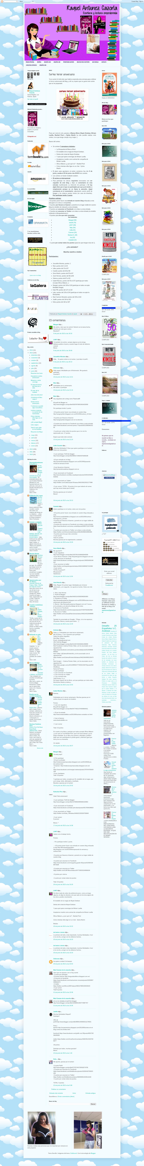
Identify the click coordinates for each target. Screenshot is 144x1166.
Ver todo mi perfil (32, 99)
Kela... (55, 1059)
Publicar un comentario (58, 1089)
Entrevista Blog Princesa (109, 644)
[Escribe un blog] (86, 314)
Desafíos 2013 (57, 62)
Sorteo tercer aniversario (35, 402)
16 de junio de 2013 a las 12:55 (63, 684)
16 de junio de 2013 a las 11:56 (63, 576)
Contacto (103, 62)
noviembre (34, 357)
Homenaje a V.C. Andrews (114, 790)
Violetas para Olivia (106, 702)
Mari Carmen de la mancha (62, 970)
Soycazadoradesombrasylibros (36, 463)
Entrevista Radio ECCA (107, 648)
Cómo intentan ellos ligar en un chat (36, 417)
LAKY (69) (72, 225)
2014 (31, 350)
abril (32, 438)
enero (33, 446)
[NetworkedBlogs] (109, 475)
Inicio (74, 1093)
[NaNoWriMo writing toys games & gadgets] (109, 308)
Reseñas (39, 62)
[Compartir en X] (88, 314)
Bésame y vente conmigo (36, 381)
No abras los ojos (112, 675)
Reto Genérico (109, 686)
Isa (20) (72, 237)
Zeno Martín (57, 548)
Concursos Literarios (31, 65)
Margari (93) (72, 220)
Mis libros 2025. (39, 637)
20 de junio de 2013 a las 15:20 (63, 884)
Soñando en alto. (35, 634)
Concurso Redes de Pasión (114, 815)
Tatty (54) (73, 227)
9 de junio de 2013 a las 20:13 (62, 362)
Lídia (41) (73, 230)
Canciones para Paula (111, 635)
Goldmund (73, 1153)
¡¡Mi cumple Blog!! (36, 422)
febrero (33, 443)
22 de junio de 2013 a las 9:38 (62, 1085)
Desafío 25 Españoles (109, 627)
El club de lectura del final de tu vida (36, 386)
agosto (33, 365)
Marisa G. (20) (72, 235)
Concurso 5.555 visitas (114, 741)
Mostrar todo (40, 748)
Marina (107, 667)
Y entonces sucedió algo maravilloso (37, 406)
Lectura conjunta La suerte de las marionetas (36, 412)
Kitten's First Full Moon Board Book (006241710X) (36, 728)
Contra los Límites (107, 637)
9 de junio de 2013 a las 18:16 (62, 333)
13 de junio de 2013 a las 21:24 (63, 439)
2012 (31, 449)
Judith (55, 1011)
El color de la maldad (35, 391)
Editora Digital (108, 639)
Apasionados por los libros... (35, 580)
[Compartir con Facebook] (90, 314)
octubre (33, 360)
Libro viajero (34, 425)
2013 (31, 353)
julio (32, 368)
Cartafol (56, 506)
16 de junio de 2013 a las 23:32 (63, 785)
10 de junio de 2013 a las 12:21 (63, 377)
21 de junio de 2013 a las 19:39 (63, 1005)
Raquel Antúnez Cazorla (34, 92)
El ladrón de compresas (111, 641)
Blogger (93, 1153)
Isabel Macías (57, 691)
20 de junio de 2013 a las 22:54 (63, 964)
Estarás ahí (105, 652)
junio (33, 371)
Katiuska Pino (58, 791)
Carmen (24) (72, 232)
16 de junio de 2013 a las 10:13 (63, 500)
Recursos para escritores (83, 62)
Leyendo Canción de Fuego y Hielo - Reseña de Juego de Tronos (36, 585)
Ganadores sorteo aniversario (36, 376)
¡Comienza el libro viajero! (36, 398)
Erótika (103, 650)
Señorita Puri (110, 690)
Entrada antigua (91, 1093)
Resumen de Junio (37, 373)
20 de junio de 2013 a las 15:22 (63, 926)
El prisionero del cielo (109, 642)
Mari (54, 383)
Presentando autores (68, 62)
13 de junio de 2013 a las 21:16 (63, 390)
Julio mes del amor (37, 395)
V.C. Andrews (109, 629)
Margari (55, 324)
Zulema (55, 630)
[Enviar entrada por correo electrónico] (81, 314)
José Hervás (57, 582)
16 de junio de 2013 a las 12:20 (63, 624)
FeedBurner (109, 585)
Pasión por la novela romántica (35, 695)
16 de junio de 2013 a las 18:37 (63, 745)
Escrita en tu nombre (111, 650)
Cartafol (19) (73, 240)
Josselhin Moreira (59, 356)
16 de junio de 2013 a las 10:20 (63, 542)
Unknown (56, 368)
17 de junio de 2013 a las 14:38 (63, 825)
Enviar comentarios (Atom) (66, 1096)
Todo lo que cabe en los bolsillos (36, 428)
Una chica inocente (106, 698)
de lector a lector (59, 932)
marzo (33, 440)
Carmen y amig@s (35, 522)
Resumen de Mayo (37, 432)
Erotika (115, 648)
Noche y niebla (106, 677)
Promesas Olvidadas (109, 683)
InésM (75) (72, 222)
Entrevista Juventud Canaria (109, 646)
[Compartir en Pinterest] (92, 314)
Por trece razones (112, 679)
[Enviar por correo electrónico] (84, 314)
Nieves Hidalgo (34, 663)
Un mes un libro (112, 696)
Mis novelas (95, 62)
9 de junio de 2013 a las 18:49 (62, 350)
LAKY (55, 339)
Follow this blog (109, 477)
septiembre (35, 363)
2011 (31, 452)
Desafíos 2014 (47, 62)
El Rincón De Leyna (36, 495)
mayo (33, 435)
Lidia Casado (57, 445)
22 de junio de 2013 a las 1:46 (62, 1053)
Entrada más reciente (56, 1093)
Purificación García (106, 684)
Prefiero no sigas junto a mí (109, 681)
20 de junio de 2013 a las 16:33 (63, 939)
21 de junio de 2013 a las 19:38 (63, 992)
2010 (31, 454)
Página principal (30, 62)
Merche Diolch (34, 553)
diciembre (34, 355)
